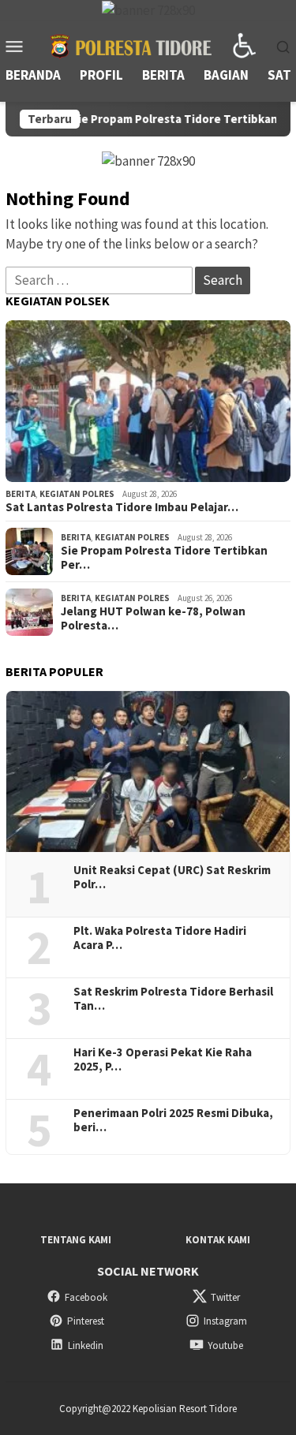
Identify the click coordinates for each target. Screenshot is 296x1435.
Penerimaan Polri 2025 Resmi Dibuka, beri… (173, 1120)
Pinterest (85, 1321)
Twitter (225, 1297)
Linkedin (85, 1345)
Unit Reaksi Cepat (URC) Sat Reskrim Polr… (172, 877)
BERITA (21, 493)
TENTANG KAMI (75, 1239)
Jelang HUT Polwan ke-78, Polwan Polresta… (153, 618)
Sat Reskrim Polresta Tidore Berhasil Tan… (173, 999)
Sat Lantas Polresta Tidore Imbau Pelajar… (122, 507)
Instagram (225, 1321)
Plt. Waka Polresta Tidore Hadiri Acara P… (159, 938)
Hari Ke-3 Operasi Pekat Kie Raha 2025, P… (162, 1059)
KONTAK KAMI (217, 1239)
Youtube (225, 1345)
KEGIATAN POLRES (76, 493)
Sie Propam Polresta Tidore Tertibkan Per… (164, 558)
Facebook (86, 1297)
